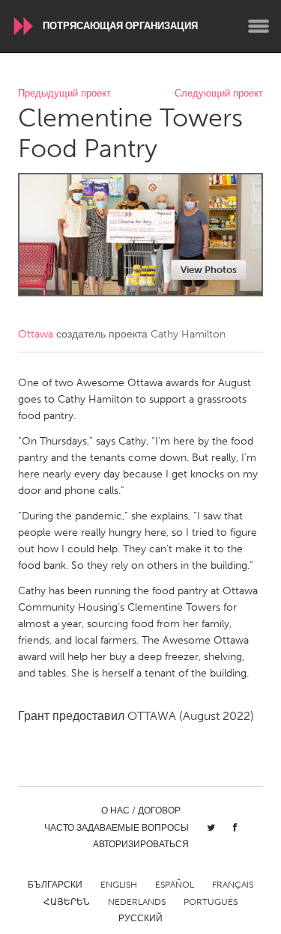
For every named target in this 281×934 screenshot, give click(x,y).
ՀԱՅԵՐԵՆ (66, 902)
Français (232, 884)
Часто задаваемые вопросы (116, 827)
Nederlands (137, 902)
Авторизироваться (141, 844)
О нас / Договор (141, 810)
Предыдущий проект (64, 94)
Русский (140, 918)
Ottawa (35, 334)
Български (55, 884)
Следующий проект (219, 94)
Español (174, 884)
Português (211, 902)
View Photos (209, 269)
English (118, 884)
